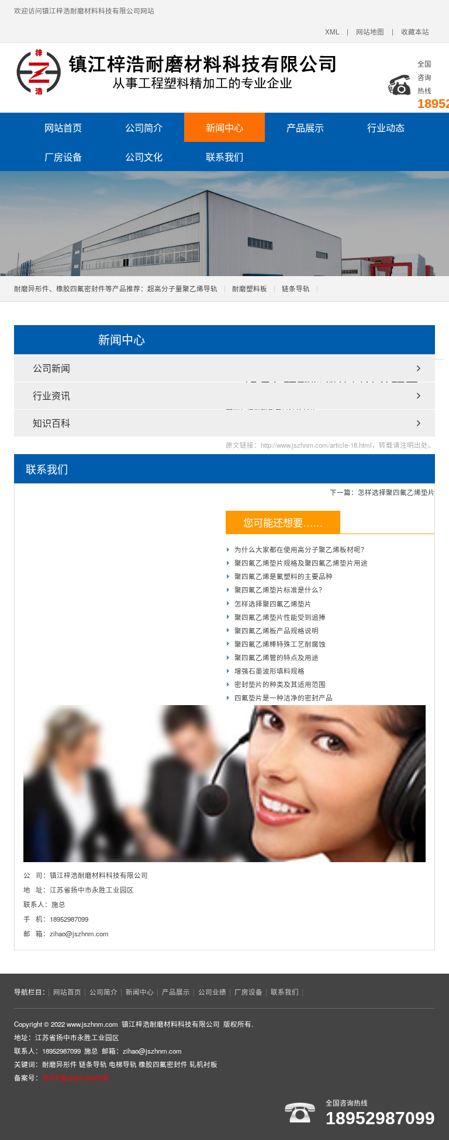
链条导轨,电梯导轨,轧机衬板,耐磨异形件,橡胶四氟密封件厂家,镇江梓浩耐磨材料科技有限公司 (175, 72)
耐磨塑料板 (249, 288)
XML (332, 31)
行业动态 (386, 127)
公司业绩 (212, 991)
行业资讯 (51, 395)
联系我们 (224, 156)
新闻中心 (224, 127)
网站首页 (63, 127)
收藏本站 (415, 31)
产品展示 (305, 127)
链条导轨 (296, 288)
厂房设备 (63, 156)
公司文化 (144, 156)
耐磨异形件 (59, 1064)
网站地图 (370, 31)
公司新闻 (51, 368)
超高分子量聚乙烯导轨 (182, 288)
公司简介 (144, 127)
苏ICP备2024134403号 (75, 1077)
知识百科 (51, 423)
